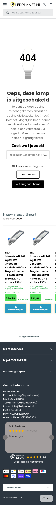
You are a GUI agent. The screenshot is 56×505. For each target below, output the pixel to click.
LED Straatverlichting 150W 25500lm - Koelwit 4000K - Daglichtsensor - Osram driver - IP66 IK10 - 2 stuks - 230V (40, 267)
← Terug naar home (28, 184)
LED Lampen (28, 174)
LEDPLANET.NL (16, 497)
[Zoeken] (45, 154)
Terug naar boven (28, 336)
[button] (51, 4)
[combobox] (28, 12)
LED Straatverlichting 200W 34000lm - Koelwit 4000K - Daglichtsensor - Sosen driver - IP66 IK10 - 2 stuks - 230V (15, 267)
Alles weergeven (13, 218)
